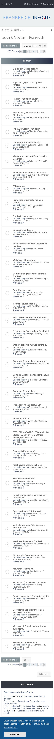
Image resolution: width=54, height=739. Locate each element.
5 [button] (36, 51)
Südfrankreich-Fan (37, 514)
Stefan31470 (34, 306)
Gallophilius (33, 71)
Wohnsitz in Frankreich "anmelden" (30, 172)
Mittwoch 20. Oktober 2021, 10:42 (31, 176)
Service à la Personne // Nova (27, 555)
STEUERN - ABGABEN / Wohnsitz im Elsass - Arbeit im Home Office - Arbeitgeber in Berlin (31, 435)
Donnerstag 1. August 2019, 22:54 (27, 294)
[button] (21, 51)
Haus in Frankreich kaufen (25, 98)
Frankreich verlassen (23, 216)
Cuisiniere (33, 161)
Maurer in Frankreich (23, 568)
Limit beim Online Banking (26, 68)
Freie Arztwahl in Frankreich (26, 128)
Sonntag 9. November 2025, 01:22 (31, 72)
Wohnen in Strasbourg (24, 260)
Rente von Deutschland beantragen (30, 361)
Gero (31, 117)
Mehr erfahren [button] (10, 727)
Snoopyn (32, 219)
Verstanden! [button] (14, 734)
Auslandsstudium (21, 418)
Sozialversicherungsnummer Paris (30, 317)
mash (31, 484)
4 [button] (33, 51)
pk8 (30, 631)
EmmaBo (33, 407)
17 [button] (41, 51)
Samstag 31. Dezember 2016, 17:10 (30, 531)
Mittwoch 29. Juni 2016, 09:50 (25, 617)
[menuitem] (9, 4)
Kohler (31, 585)
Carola (31, 557)
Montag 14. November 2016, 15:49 (29, 558)
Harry (31, 101)
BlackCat (32, 131)
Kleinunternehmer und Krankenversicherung (23, 480)
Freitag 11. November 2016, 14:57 (29, 586)
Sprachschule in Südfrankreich (28, 511)
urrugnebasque (35, 205)
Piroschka (33, 87)
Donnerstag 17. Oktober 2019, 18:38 (31, 263)
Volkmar (32, 530)
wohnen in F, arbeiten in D (25, 303)
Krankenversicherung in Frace (27, 465)
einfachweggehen (36, 454)
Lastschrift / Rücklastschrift (26, 142)
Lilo (30, 571)
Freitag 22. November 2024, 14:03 (28, 102)
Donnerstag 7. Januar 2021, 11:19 (30, 220)
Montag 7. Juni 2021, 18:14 (24, 207)
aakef (31, 598)
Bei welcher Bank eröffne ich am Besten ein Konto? (28, 611)
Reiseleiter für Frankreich (25, 642)
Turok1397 (33, 262)
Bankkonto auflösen (23, 230)
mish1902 (33, 544)
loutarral (32, 467)
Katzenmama (34, 615)
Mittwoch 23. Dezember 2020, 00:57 (30, 233)
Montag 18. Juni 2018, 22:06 (24, 456)
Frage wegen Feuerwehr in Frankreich (31, 331)
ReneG (32, 393)
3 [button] (30, 51)
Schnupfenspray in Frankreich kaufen (31, 596)
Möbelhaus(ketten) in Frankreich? (29, 582)
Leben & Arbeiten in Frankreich (22, 38)
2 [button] (27, 51)
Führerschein (19, 186)
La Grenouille (34, 175)
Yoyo (31, 249)
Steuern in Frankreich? (24, 451)
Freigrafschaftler (36, 292)
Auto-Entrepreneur (22, 290)
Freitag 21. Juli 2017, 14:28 (24, 516)
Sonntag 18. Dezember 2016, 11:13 (31, 545)
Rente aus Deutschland (24, 391)
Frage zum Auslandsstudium (27, 405)
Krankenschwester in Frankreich (28, 541)
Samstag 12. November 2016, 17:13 (28, 572)
